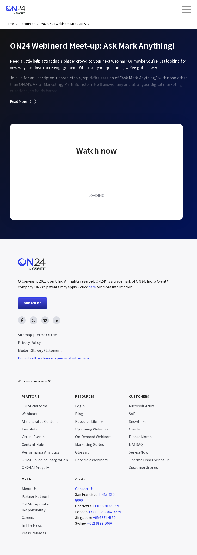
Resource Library (89, 421)
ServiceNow (138, 452)
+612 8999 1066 (99, 523)
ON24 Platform (34, 406)
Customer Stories (143, 467)
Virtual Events (33, 436)
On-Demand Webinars (93, 436)
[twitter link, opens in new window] (33, 320)
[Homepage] (24, 9)
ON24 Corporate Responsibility (35, 507)
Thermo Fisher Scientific (149, 459)
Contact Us (84, 488)
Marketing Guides (89, 444)
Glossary (82, 452)
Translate (30, 429)
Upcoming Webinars (91, 429)
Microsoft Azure (141, 406)
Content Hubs (33, 444)
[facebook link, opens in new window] (22, 320)
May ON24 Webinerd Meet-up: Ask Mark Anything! (65, 24)
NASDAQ (136, 444)
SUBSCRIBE (32, 303)
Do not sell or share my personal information (55, 358)
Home (10, 24)
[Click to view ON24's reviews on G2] (35, 371)
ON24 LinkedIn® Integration (45, 459)
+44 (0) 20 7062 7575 (104, 511)
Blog (79, 413)
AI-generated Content (40, 421)
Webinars (29, 413)
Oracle (134, 429)
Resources (27, 24)
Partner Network (35, 496)
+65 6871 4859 (104, 517)
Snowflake (137, 421)
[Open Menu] (186, 10)
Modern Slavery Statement (40, 350)
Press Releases (34, 532)
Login (80, 406)
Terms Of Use (46, 334)
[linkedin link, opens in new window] (56, 320)
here (92, 286)
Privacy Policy (29, 342)
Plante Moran (140, 436)
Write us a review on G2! (35, 381)
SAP (132, 413)
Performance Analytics (40, 452)
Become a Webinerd (91, 459)
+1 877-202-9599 (105, 506)
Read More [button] (18, 101)
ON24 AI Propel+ (35, 467)
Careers (28, 517)
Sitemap (25, 334)
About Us (29, 488)
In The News (32, 525)
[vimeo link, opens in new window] (45, 320)
